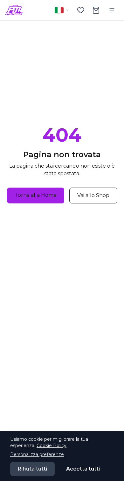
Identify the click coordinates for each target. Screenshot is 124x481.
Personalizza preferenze (37, 454)
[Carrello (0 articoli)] (96, 10)
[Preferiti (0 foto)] (80, 10)
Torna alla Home (36, 195)
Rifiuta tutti (32, 469)
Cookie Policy (51, 445)
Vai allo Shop (93, 195)
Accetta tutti (83, 469)
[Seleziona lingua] (62, 10)
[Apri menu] (112, 10)
